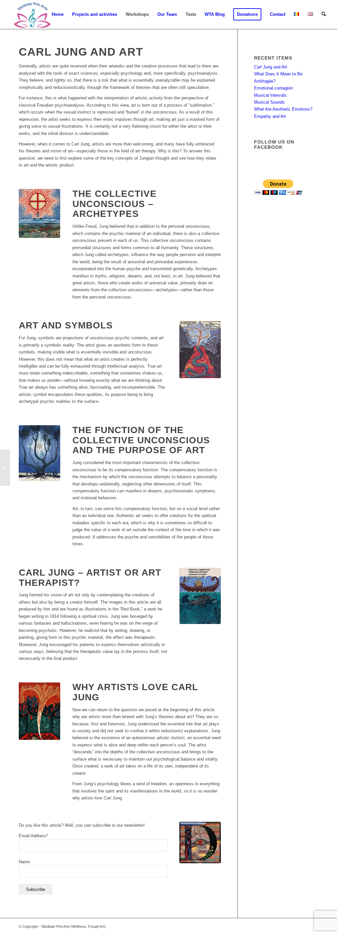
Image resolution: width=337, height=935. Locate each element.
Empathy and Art (270, 116)
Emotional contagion (273, 88)
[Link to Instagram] (293, 926)
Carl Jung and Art (270, 67)
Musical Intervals (270, 95)
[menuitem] (57, 14)
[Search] (323, 14)
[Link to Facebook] (284, 926)
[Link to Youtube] (303, 926)
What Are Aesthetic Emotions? (283, 109)
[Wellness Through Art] (32, 14)
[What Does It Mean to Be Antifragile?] (5, 468)
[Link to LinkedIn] (313, 926)
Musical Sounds (269, 102)
